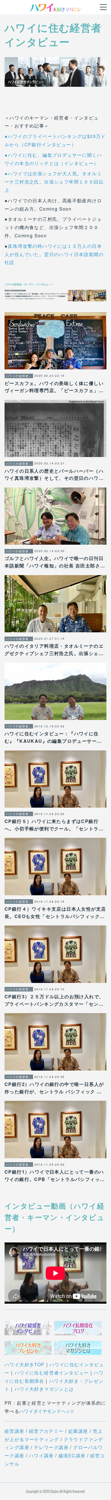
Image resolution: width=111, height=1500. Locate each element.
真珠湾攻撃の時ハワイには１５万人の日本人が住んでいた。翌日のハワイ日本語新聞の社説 (54, 254)
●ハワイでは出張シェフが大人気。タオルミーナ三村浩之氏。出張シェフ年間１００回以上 (54, 181)
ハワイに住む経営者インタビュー (52, 1372)
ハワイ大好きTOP (25, 1364)
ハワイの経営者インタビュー (19, 376)
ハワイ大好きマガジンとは (44, 1389)
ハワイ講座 (41, 1455)
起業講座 (78, 1431)
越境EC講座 (71, 1455)
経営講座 (14, 1431)
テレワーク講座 (51, 1447)
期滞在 (36, 1381)
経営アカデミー (46, 1431)
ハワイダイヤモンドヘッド (47, 1411)
